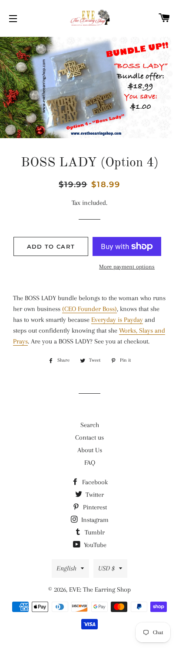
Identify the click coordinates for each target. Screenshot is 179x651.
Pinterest (94, 507)
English (66, 568)
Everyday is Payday (117, 320)
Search (89, 425)
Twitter (94, 495)
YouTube (94, 545)
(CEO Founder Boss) (89, 309)
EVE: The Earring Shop (100, 589)
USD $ (106, 568)
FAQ (89, 462)
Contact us (89, 437)
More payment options (127, 266)
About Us (89, 450)
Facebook (94, 482)
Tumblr (94, 532)
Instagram (94, 520)
